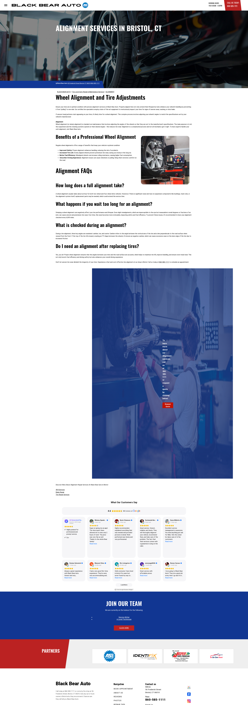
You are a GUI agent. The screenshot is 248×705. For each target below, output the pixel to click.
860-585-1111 (232, 5)
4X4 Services (60, 490)
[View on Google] (91, 521)
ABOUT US (118, 693)
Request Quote (168, 405)
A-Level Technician (124, 619)
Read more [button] (93, 544)
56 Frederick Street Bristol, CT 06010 (79, 83)
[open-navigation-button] (5, 5)
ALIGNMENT (110, 92)
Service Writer (124, 617)
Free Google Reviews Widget (125, 589)
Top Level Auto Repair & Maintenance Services (88, 92)
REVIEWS (118, 696)
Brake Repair (60, 492)
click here (124, 628)
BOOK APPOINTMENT (123, 689)
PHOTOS (117, 700)
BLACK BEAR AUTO (64, 92)
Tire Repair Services (62, 495)
